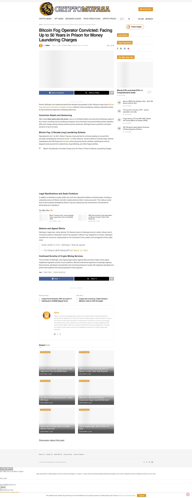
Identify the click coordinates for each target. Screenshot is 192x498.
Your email (3, 478)
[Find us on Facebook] (117, 49)
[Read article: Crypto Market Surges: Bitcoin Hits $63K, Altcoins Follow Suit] (57, 421)
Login (142, 19)
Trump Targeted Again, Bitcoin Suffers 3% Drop (94, 427)
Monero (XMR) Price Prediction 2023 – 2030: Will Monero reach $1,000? (138, 102)
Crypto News (45, 18)
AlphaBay (66, 141)
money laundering (59, 272)
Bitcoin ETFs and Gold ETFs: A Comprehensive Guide (130, 91)
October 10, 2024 (94, 221)
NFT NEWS (59, 18)
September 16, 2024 (86, 431)
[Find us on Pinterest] (128, 49)
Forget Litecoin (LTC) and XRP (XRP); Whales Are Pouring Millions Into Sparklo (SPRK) (137, 119)
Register (150, 19)
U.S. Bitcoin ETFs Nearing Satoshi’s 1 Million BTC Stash (56, 398)
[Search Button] (129, 18)
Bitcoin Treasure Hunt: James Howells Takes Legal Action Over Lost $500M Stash (62, 217)
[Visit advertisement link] (135, 26)
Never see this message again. (10, 492)
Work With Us (58, 454)
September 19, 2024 (47, 431)
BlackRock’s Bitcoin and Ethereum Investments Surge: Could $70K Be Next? (94, 398)
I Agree (141, 495)
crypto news (47, 272)
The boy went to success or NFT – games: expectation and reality (136, 111)
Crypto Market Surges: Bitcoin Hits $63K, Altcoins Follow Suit (55, 427)
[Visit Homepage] (75, 9)
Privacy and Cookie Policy (127, 495)
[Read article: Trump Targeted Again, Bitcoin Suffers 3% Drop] (96, 421)
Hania (48, 45)
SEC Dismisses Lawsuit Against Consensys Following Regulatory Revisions (136, 128)
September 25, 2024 (86, 402)
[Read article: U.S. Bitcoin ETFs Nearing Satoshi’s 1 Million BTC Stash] (57, 392)
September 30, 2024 (47, 402)
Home (40, 24)
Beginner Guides (73, 18)
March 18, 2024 (56, 45)
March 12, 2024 (81, 250)
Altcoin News (45, 410)
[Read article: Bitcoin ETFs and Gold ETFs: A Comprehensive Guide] (135, 75)
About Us (41, 454)
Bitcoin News (67, 45)
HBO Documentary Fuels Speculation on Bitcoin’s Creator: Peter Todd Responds (100, 217)
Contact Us (49, 454)
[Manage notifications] (188, 494)
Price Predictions (91, 18)
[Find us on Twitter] (121, 48)
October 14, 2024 (55, 221)
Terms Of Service (79, 454)
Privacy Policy (68, 454)
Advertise (146, 9)
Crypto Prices (109, 18)
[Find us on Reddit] (125, 49)
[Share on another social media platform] (112, 93)
